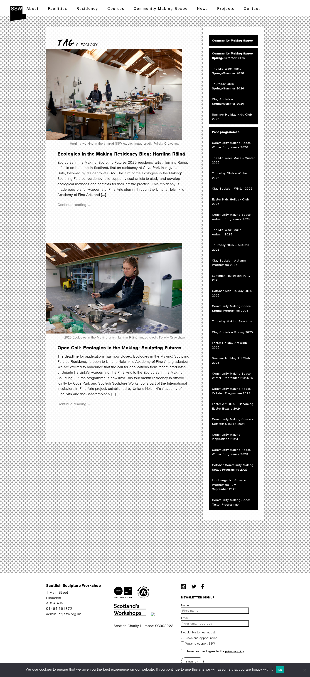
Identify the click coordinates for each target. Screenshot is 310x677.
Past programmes (226, 132)
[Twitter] (193, 586)
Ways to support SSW (200, 643)
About (33, 8)
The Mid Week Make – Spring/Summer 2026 (228, 71)
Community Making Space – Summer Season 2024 (233, 421)
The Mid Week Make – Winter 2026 (233, 160)
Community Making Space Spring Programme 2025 (231, 308)
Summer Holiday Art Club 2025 (231, 360)
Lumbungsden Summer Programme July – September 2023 (229, 484)
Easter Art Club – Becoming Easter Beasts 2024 (232, 406)
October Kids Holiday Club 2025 (232, 293)
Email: (185, 618)
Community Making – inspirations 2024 (228, 437)
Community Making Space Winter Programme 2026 (231, 145)
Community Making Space (161, 8)
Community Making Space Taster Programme (231, 502)
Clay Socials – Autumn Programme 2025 (229, 263)
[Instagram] (183, 586)
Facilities (57, 8)
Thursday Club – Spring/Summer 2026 (228, 86)
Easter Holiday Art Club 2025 (229, 345)
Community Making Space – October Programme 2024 (233, 391)
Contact (252, 8)
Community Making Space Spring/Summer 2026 (232, 56)
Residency (87, 8)
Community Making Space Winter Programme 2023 (231, 452)
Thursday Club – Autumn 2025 (230, 247)
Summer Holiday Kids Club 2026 (232, 117)
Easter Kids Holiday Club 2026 (230, 202)
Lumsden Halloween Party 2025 (231, 278)
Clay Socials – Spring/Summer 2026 (228, 101)
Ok (280, 670)
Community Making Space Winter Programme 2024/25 (232, 376)
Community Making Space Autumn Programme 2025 (231, 217)
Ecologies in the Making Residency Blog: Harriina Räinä (121, 154)
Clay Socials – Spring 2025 (232, 332)
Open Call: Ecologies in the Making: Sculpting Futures (119, 348)
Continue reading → (74, 204)
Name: (185, 605)
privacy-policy (234, 651)
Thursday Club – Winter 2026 (229, 175)
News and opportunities (201, 638)
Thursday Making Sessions (232, 321)
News (202, 8)
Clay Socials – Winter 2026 (232, 188)
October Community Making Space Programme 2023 (232, 467)
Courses (115, 8)
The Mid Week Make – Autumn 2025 (228, 232)
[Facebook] (202, 586)
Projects (225, 8)
